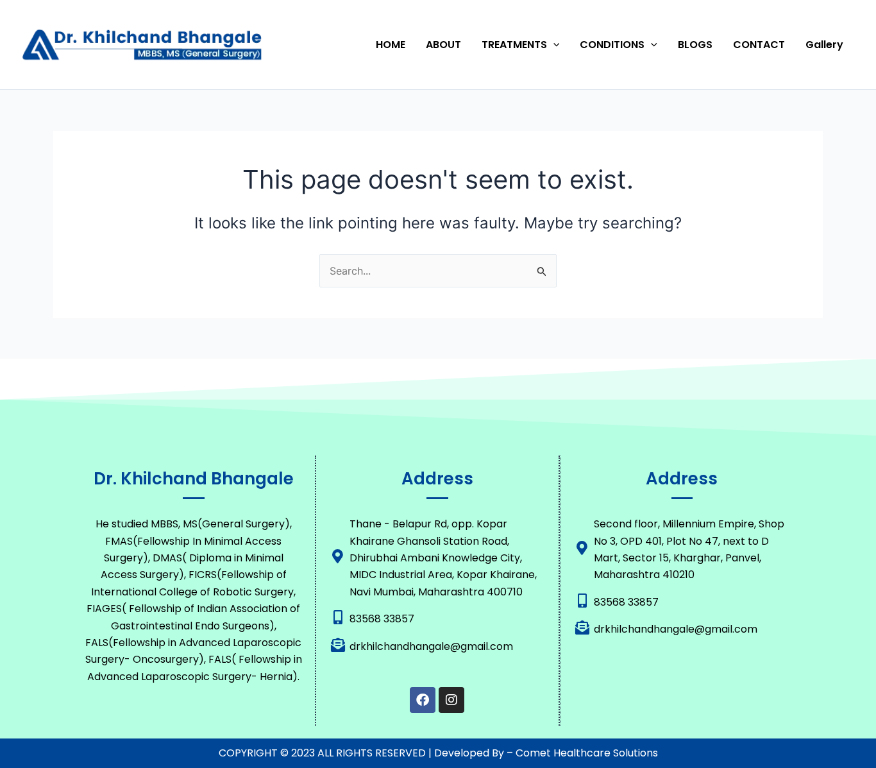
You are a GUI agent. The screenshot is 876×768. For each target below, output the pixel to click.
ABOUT (443, 44)
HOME (390, 44)
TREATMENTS (514, 44)
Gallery (824, 44)
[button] (553, 45)
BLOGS (695, 44)
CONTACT (759, 44)
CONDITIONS (612, 44)
